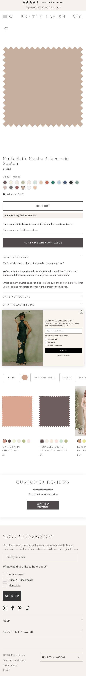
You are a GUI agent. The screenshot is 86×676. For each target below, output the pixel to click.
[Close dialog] (81, 312)
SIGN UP (63, 350)
